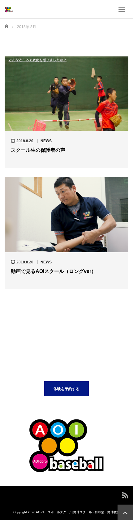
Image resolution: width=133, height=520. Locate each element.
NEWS (46, 141)
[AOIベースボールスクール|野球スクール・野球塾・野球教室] (9, 9)
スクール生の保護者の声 (38, 150)
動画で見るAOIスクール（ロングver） (53, 271)
